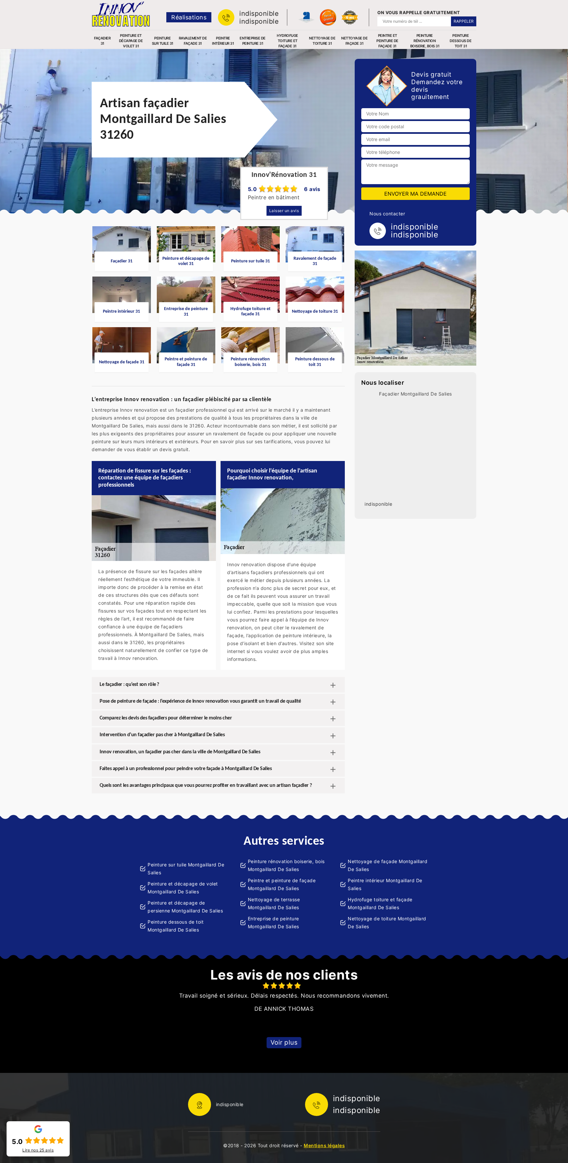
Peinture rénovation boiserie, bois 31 (424, 40)
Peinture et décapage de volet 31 (131, 40)
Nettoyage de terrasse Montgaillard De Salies (274, 903)
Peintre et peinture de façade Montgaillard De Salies (282, 884)
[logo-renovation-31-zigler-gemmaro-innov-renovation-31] (121, 14)
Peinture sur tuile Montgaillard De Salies (186, 868)
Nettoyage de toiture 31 (322, 41)
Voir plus (284, 1042)
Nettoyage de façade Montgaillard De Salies (387, 865)
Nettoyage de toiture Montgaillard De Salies (387, 922)
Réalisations (188, 17)
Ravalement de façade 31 (193, 41)
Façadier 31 (102, 41)
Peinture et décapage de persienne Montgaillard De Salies (185, 906)
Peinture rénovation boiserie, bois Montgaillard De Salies (286, 865)
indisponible (259, 13)
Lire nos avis (38, 1150)
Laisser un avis (284, 210)
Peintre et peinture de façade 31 (387, 40)
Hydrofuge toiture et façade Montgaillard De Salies (380, 903)
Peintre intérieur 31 (223, 41)
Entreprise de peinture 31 (253, 41)
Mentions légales (324, 1145)
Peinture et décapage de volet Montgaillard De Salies (183, 887)
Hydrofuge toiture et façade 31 (287, 40)
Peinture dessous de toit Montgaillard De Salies (175, 926)
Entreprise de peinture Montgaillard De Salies (273, 922)
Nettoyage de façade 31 (354, 41)
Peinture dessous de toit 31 (460, 40)
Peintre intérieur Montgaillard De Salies (385, 884)
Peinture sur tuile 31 (162, 41)
